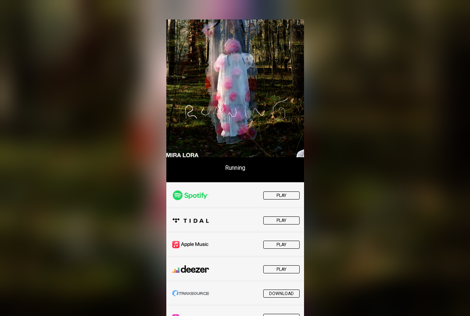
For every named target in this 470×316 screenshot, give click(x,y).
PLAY (281, 195)
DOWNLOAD (281, 293)
